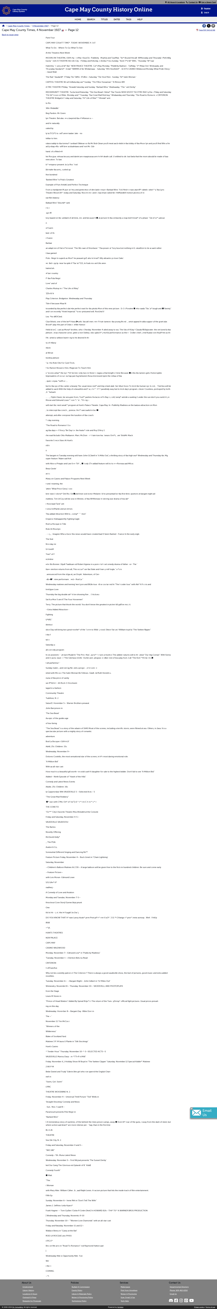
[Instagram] (180, 1301)
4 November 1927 (40, 26)
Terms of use (210, 1307)
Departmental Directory (179, 1287)
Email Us (173, 1294)
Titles (104, 19)
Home (78, 19)
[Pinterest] (185, 1301)
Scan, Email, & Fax (128, 1297)
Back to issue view (10, 34)
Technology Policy (79, 1301)
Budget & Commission (81, 1287)
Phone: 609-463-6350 (179, 1290)
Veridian (120, 1307)
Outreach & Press (29, 1297)
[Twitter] (209, 26)
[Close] (191, 1108)
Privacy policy (199, 1307)
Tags (128, 19)
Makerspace (125, 1287)
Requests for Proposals (32, 1301)
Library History (28, 1290)
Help (139, 19)
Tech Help (125, 1301)
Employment (28, 1287)
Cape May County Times (19, 26)
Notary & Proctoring (129, 1294)
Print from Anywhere (129, 1290)
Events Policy (77, 1290)
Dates (117, 19)
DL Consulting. (17, 1307)
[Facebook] (204, 26)
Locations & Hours (30, 1294)
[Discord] (171, 1301)
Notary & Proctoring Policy (82, 1297)
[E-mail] (213, 26)
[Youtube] (191, 1301)
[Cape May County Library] (3, 26)
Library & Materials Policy (82, 1294)
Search (91, 19)
